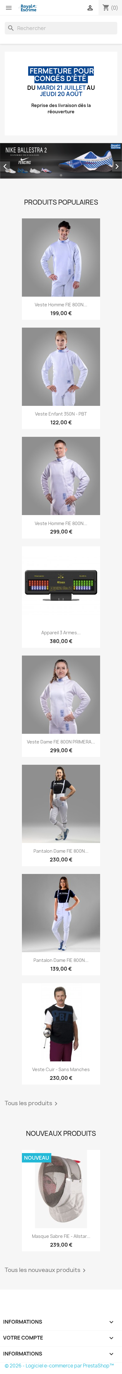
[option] (61, 161)
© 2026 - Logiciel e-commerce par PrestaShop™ (59, 1365)
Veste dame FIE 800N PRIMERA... (61, 742)
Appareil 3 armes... (61, 633)
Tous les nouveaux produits (46, 1270)
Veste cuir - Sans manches (61, 1069)
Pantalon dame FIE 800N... (61, 851)
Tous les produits (32, 1103)
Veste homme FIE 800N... (61, 305)
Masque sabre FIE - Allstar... (61, 1236)
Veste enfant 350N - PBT (61, 414)
